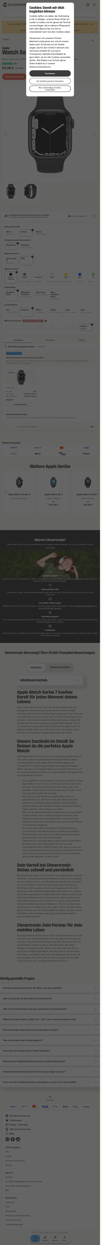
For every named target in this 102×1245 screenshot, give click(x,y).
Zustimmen (50, 73)
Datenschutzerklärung (40, 66)
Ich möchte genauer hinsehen (50, 81)
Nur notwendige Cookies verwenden (50, 89)
